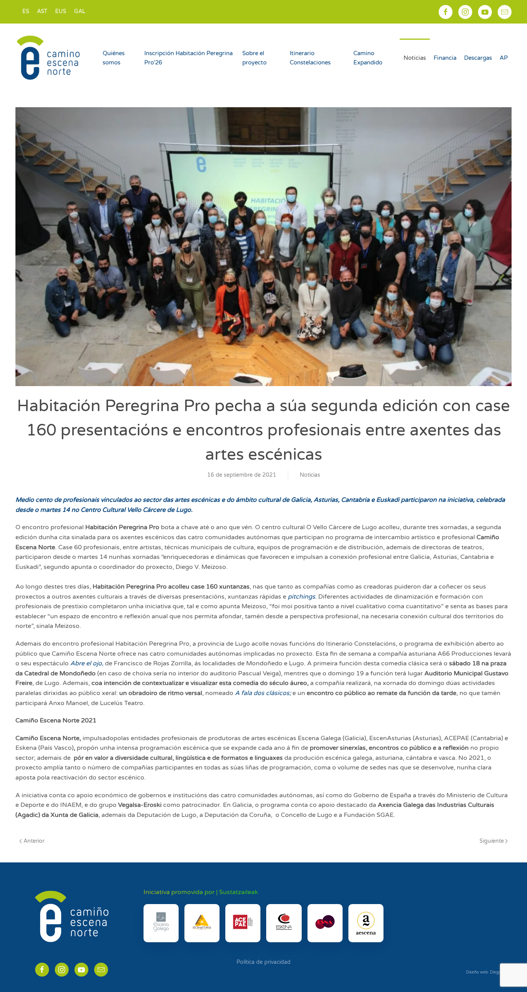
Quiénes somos (114, 58)
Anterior (34, 841)
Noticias (415, 57)
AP (504, 57)
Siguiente (492, 841)
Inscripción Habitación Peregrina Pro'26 (188, 58)
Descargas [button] (478, 57)
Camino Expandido (367, 58)
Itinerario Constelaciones (310, 58)
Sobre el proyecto (254, 58)
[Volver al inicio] (49, 58)
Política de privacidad (263, 962)
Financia (445, 57)
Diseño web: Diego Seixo (489, 972)
